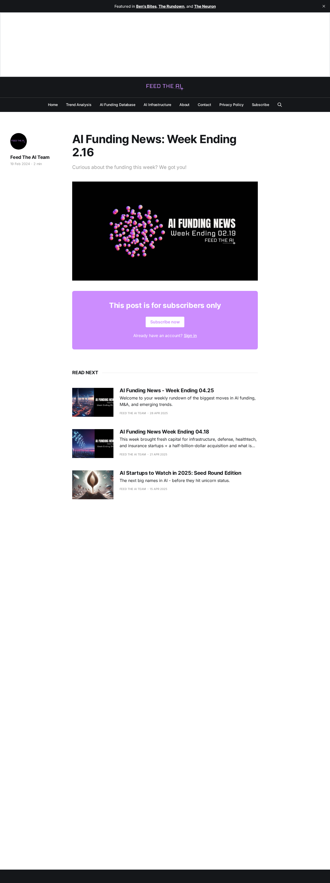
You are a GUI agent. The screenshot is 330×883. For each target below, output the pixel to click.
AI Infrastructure (157, 104)
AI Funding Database (117, 104)
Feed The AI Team (30, 157)
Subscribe (260, 104)
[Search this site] (280, 105)
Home (53, 104)
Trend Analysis (79, 104)
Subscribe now (165, 321)
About (184, 104)
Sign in (190, 335)
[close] (324, 6)
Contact (204, 104)
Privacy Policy (231, 104)
